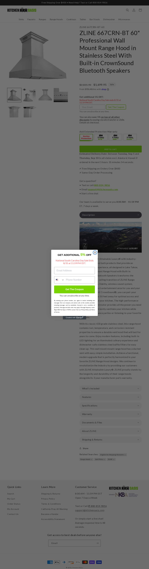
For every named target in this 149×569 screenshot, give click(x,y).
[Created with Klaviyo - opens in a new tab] (74, 317)
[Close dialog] (95, 252)
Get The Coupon (74, 289)
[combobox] (59, 279)
